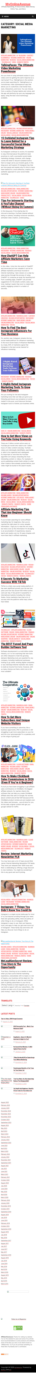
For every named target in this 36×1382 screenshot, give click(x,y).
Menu (6, 16)
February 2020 (5, 1200)
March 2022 (4, 1151)
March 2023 (4, 1134)
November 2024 (6, 1111)
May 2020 (4, 1191)
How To (3, 431)
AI (17, 55)
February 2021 (5, 1177)
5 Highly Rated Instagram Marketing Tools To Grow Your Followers (16, 387)
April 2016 (4, 1269)
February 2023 (5, 1137)
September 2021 (6, 1163)
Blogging (22, 55)
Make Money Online (8, 193)
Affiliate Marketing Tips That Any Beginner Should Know (16, 512)
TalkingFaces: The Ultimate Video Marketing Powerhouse (17, 68)
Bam (10, 1369)
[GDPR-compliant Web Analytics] (4, 1354)
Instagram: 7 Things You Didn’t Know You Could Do (16, 908)
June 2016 (4, 1263)
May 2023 (4, 1128)
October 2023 (5, 1119)
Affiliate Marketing (8, 55)
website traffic (7, 504)
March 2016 (4, 1272)
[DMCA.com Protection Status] (18, 1328)
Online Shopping (16, 571)
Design (30, 564)
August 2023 (5, 1125)
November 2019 (6, 1206)
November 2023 (6, 1116)
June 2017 (4, 1249)
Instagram (5, 130)
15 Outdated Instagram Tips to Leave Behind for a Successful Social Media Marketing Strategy (17, 142)
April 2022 (4, 1148)
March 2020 (4, 1197)
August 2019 (5, 1214)
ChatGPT (30, 55)
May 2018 (4, 1237)
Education (5, 567)
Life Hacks (20, 497)
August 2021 (5, 1165)
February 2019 (5, 1223)
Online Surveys (14, 638)
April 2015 (4, 1281)
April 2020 (4, 1194)
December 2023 (6, 1114)
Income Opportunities (25, 128)
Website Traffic (23, 62)
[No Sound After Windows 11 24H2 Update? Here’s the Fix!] (6, 1046)
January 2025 (5, 1108)
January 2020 (5, 1203)
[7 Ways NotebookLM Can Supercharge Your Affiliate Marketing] (6, 1057)
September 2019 (6, 1211)
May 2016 (4, 1266)
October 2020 (5, 1180)
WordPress (3, 1369)
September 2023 (6, 1122)
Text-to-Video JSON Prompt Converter (12, 1018)
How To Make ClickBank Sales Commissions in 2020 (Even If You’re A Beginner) (17, 779)
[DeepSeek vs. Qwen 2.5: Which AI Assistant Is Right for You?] (6, 1037)
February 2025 (5, 1105)
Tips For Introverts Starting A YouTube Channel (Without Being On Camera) (17, 204)
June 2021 (4, 1171)
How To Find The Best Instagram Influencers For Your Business (16, 331)
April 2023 (4, 1131)
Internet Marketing (18, 57)
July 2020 (4, 1186)
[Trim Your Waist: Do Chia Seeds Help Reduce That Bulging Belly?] (6, 1078)
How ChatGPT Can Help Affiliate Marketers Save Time (15, 259)
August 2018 (5, 1232)
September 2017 (6, 1240)
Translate (26, 1005)
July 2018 (4, 1235)
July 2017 (4, 1246)
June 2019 (4, 1220)
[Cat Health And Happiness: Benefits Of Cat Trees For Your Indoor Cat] (6, 1088)
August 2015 (5, 1275)
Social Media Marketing (25, 60)
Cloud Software (23, 764)
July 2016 (4, 1260)
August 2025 (5, 1102)
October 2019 (5, 1209)
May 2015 (4, 1278)
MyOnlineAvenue (18, 4)
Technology (6, 62)
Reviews (13, 60)
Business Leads (22, 316)
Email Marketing (23, 188)
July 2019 (4, 1217)
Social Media (5, 135)
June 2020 (4, 1188)
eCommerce (5, 57)
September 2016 (6, 1255)
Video (14, 62)
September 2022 (6, 1142)
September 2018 (6, 1229)
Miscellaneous (12, 133)
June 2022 (4, 1145)
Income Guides (6, 495)
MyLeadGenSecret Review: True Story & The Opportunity (16, 964)
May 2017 (4, 1252)
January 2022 (5, 1157)
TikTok (12, 324)
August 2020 (5, 1183)
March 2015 (4, 1283)
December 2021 (6, 1160)
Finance (31, 632)
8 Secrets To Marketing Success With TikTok (15, 580)
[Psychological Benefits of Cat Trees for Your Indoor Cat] (6, 1068)
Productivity (6, 195)
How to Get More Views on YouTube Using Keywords (16, 437)
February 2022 (5, 1154)
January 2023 (5, 1140)
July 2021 (4, 1168)
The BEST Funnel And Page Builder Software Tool (17, 645)
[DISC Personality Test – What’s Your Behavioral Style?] (6, 1026)
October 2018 (5, 1226)
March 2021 (4, 1174)
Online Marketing (25, 133)
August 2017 (5, 1243)
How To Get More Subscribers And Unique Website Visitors (15, 720)
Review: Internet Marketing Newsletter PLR (17, 855)
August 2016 (5, 1258)
